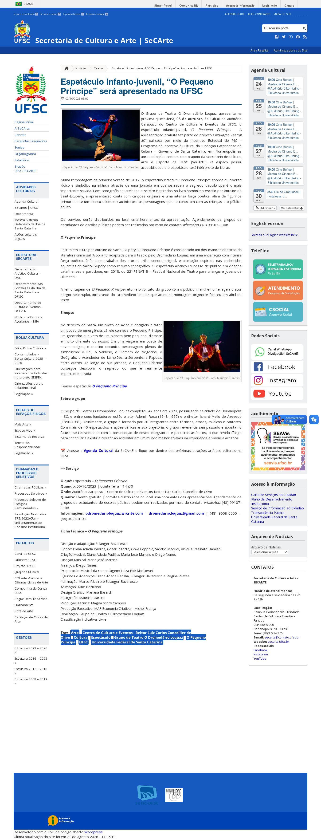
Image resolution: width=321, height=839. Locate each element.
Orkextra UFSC (25, 560)
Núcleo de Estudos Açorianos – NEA (28, 319)
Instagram (261, 654)
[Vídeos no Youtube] (291, 37)
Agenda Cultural (26, 201)
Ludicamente (24, 605)
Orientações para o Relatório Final (29, 385)
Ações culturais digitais (26, 236)
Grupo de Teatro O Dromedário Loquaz (148, 637)
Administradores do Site (290, 50)
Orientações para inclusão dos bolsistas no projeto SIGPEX (31, 373)
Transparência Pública (268, 512)
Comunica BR (188, 6)
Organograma (25, 154)
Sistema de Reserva (29, 436)
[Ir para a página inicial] (65, 68)
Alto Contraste (259, 14)
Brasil (28, 4)
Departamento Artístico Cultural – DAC (28, 273)
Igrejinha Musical (27, 572)
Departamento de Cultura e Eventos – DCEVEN (29, 306)
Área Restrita (260, 50)
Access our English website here (275, 235)
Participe (212, 6)
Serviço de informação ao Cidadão (277, 508)
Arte (75, 632)
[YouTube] (277, 398)
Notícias (80, 68)
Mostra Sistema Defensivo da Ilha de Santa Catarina (30, 224)
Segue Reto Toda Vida (31, 599)
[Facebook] (277, 372)
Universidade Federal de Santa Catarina (127, 642)
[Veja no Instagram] (298, 37)
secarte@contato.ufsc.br (282, 637)
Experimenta (24, 214)
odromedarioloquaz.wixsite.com (114, 513)
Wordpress (93, 832)
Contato (21, 135)
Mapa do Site (282, 14)
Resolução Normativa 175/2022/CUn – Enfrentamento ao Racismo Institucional (31, 520)
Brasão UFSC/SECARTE (25, 168)
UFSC (83, 642)
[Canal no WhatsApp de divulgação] (277, 358)
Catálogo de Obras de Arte (31, 619)
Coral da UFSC (25, 553)
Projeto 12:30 (25, 566)
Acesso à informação (240, 6)
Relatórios (22, 160)
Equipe (19, 147)
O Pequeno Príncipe (109, 386)
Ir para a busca (73, 14)
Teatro (98, 68)
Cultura (80, 637)
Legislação (269, 6)
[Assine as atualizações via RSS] (305, 37)
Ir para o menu (50, 14)
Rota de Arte (24, 611)
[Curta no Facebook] (277, 37)
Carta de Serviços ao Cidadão (273, 494)
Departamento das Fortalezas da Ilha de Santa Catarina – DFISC (30, 290)
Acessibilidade (234, 14)
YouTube (260, 658)
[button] (265, 208)
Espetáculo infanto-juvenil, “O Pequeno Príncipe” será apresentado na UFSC (162, 68)
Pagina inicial (24, 122)
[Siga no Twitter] (284, 37)
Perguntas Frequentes (31, 141)
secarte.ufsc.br (278, 641)
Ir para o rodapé (96, 14)
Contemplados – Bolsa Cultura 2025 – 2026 (30, 358)
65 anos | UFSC (26, 207)
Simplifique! (163, 6)
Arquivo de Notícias (266, 547)
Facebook (260, 650)
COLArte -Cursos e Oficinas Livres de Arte (31, 580)
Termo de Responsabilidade (28, 445)
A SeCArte (22, 128)
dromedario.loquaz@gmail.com (176, 513)
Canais (289, 6)
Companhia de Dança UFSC (31, 590)
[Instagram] (277, 385)
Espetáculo (100, 637)
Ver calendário (290, 208)
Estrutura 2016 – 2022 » (31, 660)
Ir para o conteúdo (25, 14)
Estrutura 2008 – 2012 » (31, 681)
